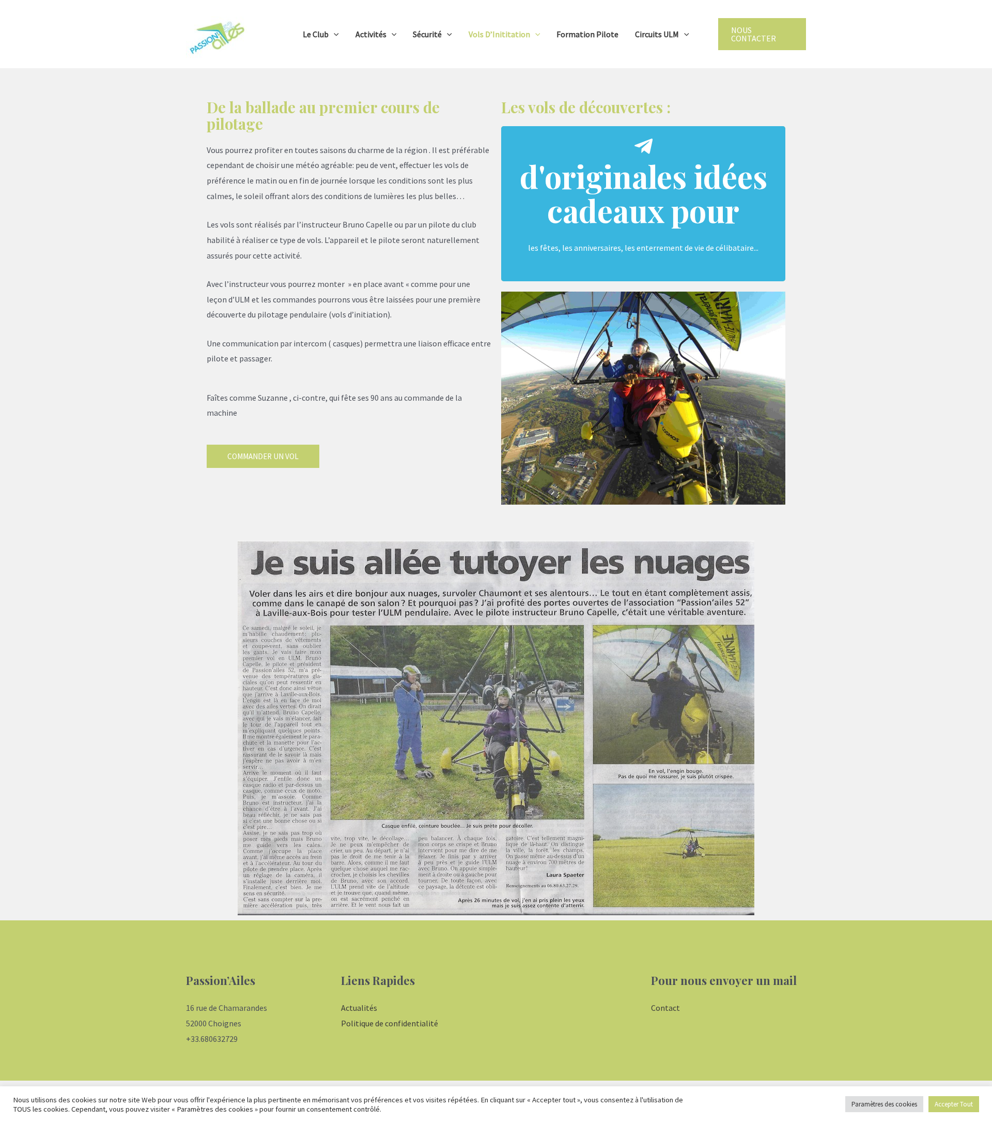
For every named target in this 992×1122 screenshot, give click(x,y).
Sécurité (427, 34)
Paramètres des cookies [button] (884, 1104)
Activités (370, 34)
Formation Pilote (587, 34)
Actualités (359, 1008)
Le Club (316, 34)
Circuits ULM (657, 34)
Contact (665, 1008)
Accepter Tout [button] (954, 1104)
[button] (263, 456)
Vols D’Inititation (499, 34)
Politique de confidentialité (389, 1023)
